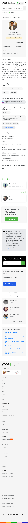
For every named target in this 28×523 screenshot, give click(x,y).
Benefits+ (4, 466)
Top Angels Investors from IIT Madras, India (14, 337)
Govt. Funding (5, 429)
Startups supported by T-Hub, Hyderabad (14, 352)
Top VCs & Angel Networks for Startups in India (14, 342)
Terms (3, 396)
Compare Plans (5, 463)
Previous (7, 179)
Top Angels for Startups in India (8, 493)
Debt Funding (5, 432)
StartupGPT (4, 456)
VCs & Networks (7, 15)
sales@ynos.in (9, 248)
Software (5, 93)
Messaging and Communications (12, 88)
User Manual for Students (7, 476)
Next (22, 192)
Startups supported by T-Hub (8, 506)
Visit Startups (9, 284)
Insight (3, 449)
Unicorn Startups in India (12, 349)
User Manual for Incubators (8, 479)
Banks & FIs (17, 17)
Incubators (17, 15)
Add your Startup (5, 486)
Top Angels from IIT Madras (8, 495)
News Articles (5, 409)
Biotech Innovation (6, 439)
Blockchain (6, 113)
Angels (12, 12)
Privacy (3, 399)
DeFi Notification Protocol (10, 123)
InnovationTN (5, 444)
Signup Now (11, 219)
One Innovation (5, 441)
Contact (3, 394)
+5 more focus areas (8, 127)
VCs (3, 424)
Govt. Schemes (6, 17)
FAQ (3, 391)
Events (3, 383)
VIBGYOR (4, 447)
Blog (3, 411)
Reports (3, 406)
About (3, 380)
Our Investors (5, 388)
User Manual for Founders (7, 473)
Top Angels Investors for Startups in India (12, 333)
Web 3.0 (13, 93)
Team (3, 386)
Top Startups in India (11, 346)
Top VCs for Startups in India (8, 498)
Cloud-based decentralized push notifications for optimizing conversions (12, 118)
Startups (5, 12)
